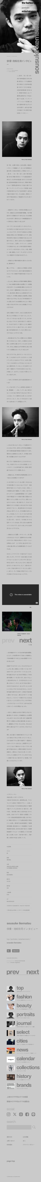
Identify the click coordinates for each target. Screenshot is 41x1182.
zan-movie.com (10, 901)
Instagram (8, 1114)
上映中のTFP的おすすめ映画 (17, 1097)
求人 (24, 1141)
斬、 (9, 951)
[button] (24, 639)
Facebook (27, 1114)
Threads (21, 1114)
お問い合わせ (10, 1141)
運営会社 (9, 1137)
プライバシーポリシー (28, 1145)
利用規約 (9, 1145)
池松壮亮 (16, 951)
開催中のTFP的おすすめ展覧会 (18, 1101)
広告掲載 (25, 1137)
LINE (33, 1114)
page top (11, 1160)
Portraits (25, 7)
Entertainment (29, 11)
